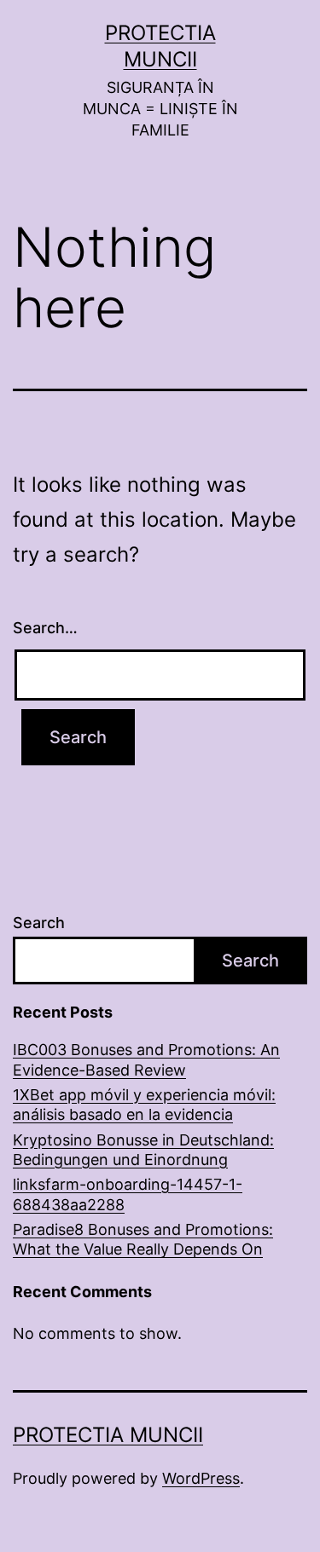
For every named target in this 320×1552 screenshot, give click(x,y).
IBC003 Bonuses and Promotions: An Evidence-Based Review (146, 1059)
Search (39, 923)
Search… (45, 628)
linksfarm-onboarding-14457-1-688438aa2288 (127, 1194)
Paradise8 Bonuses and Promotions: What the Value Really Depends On (143, 1239)
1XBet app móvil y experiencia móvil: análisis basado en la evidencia (144, 1104)
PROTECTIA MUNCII (108, 1434)
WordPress (201, 1478)
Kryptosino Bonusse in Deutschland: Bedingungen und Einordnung (143, 1149)
